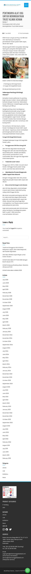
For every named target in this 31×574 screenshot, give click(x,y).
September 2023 (8, 383)
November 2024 (7, 338)
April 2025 (5, 322)
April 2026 (5, 289)
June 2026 (6, 283)
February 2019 (7, 458)
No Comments (24, 33)
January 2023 (7, 409)
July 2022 (5, 429)
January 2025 (7, 332)
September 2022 (8, 422)
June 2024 (6, 354)
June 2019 (5, 452)
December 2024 (7, 335)
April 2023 (5, 400)
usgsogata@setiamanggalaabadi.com (14, 554)
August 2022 (6, 426)
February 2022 (7, 442)
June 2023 (6, 393)
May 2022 (5, 435)
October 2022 (7, 419)
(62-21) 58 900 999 (11, 547)
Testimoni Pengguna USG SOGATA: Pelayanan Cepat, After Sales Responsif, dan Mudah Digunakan (14, 249)
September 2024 (8, 345)
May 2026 (5, 286)
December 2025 (7, 296)
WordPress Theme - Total (11, 570)
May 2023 (5, 396)
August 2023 (6, 387)
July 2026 (5, 280)
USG (4, 507)
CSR (4, 471)
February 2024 (7, 367)
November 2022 (7, 416)
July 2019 (5, 448)
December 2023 (7, 374)
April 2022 (5, 439)
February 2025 (7, 328)
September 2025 (8, 306)
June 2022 (6, 432)
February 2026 (7, 293)
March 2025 (6, 325)
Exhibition (5, 474)
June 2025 (6, 315)
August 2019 (6, 445)
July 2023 (5, 390)
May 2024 (5, 357)
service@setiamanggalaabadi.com (13, 558)
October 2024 (7, 341)
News (4, 477)
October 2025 (7, 302)
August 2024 (6, 348)
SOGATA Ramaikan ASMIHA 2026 (12, 270)
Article (4, 468)
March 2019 (6, 455)
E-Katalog (5, 505)
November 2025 (7, 299)
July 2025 (5, 312)
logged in (13, 228)
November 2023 (7, 377)
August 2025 (6, 309)
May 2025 (5, 319)
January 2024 (7, 371)
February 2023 (7, 406)
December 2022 (7, 413)
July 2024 (5, 351)
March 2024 (6, 364)
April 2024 (5, 361)
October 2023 (7, 380)
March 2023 (6, 403)
